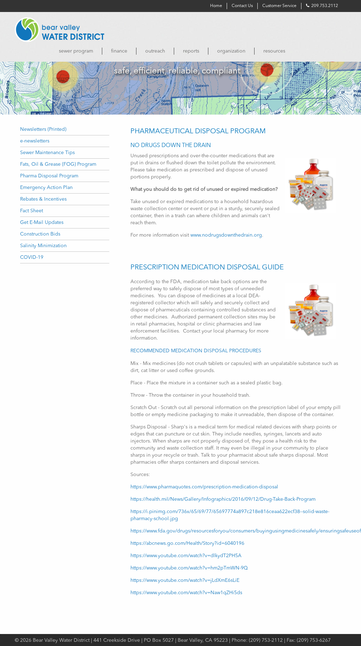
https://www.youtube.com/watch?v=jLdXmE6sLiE (184, 580)
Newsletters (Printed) (43, 129)
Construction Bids (40, 234)
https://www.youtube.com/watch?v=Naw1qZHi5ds (186, 592)
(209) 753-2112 (266, 640)
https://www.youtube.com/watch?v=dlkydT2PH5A (185, 555)
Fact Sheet (31, 210)
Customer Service (279, 6)
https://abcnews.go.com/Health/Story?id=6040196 (187, 543)
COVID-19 (31, 257)
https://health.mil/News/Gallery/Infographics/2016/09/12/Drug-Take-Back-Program (223, 499)
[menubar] (180, 51)
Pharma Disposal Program (49, 175)
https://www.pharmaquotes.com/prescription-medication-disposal (204, 486)
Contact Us (242, 6)
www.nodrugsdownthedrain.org (226, 235)
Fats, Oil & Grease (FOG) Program (58, 164)
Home (216, 6)
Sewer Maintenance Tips (47, 152)
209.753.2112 (324, 6)
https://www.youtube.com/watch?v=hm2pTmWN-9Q (189, 568)
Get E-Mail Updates (41, 222)
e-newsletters (34, 141)
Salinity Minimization (43, 245)
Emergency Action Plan (46, 187)
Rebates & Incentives (43, 199)
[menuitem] (76, 51)
